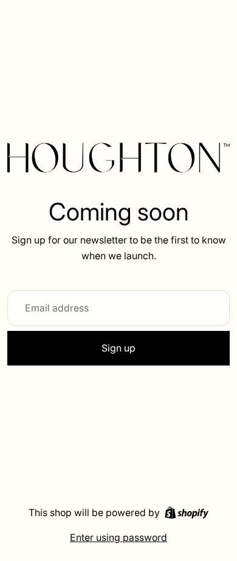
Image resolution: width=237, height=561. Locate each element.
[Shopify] (186, 512)
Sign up (118, 348)
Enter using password (118, 537)
